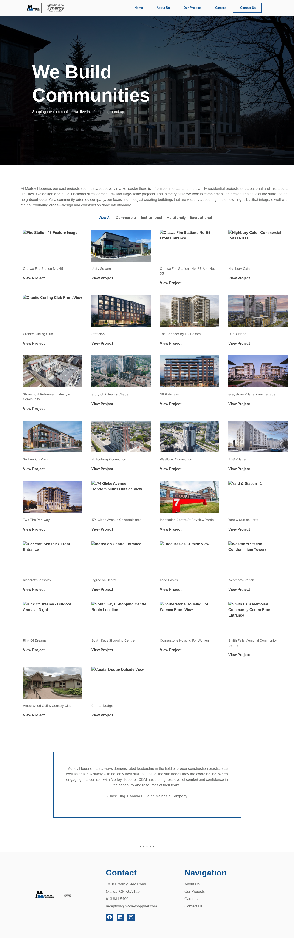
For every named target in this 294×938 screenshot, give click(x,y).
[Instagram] (131, 917)
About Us (163, 7)
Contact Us (248, 7)
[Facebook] (109, 917)
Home (139, 7)
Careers (220, 7)
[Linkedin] (120, 917)
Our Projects (192, 7)
